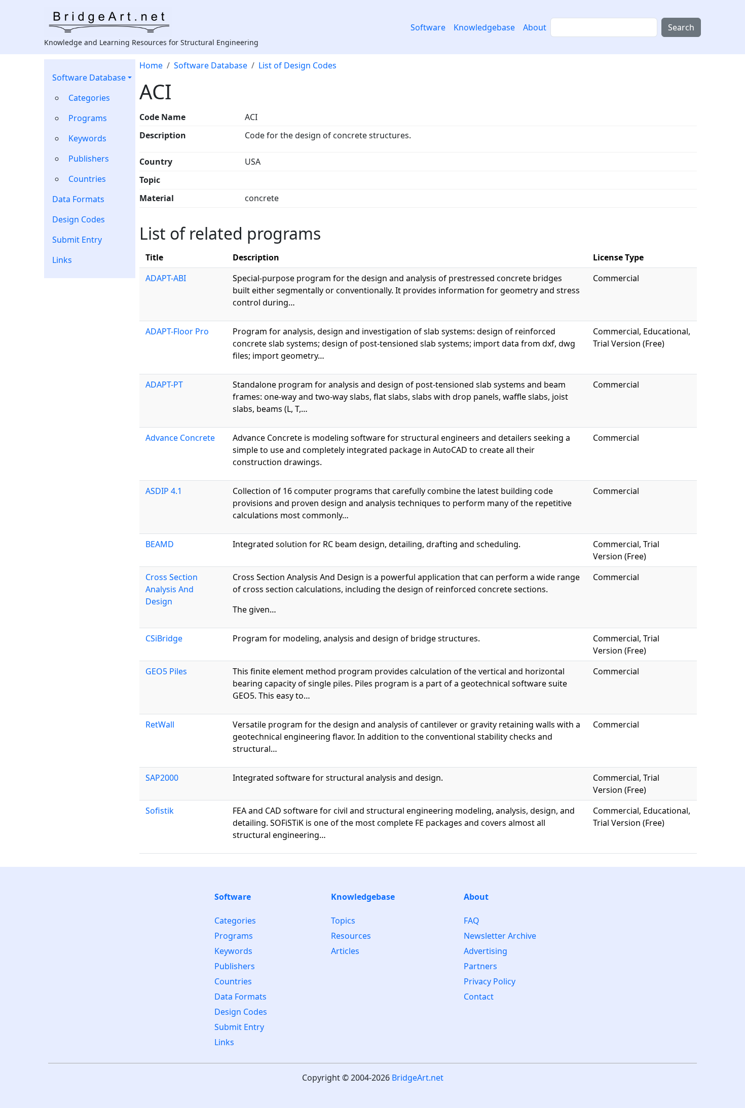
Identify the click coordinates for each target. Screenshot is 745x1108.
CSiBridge (163, 638)
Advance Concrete (180, 437)
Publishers (88, 158)
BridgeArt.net (417, 1077)
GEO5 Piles (166, 671)
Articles (345, 951)
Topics (343, 920)
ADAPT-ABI (165, 278)
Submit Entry (77, 239)
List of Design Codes (297, 65)
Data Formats (78, 199)
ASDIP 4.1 (163, 490)
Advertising (485, 951)
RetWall (159, 724)
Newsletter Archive (500, 935)
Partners (480, 966)
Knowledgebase (484, 27)
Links (62, 259)
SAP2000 (161, 777)
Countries (87, 178)
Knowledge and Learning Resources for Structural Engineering (151, 42)
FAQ (471, 920)
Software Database (89, 77)
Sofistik (159, 810)
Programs (87, 118)
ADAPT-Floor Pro (177, 331)
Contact (479, 996)
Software (428, 27)
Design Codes (78, 219)
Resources (351, 935)
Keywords (87, 138)
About (534, 27)
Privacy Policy (489, 981)
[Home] (112, 22)
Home (151, 65)
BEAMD (159, 544)
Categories (89, 97)
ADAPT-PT (164, 384)
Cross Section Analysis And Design (171, 589)
